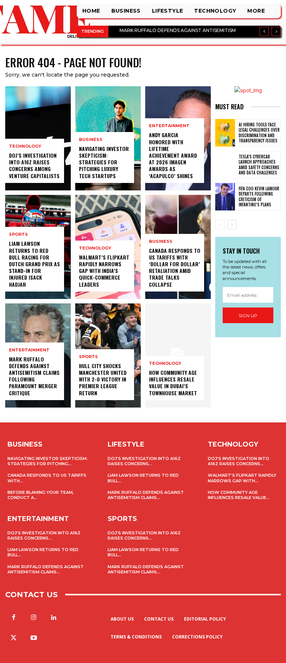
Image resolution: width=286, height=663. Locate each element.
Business (90, 140)
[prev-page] (220, 224)
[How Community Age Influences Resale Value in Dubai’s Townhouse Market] (178, 355)
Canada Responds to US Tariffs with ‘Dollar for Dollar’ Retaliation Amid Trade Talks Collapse (174, 267)
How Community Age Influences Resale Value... (239, 495)
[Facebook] (13, 617)
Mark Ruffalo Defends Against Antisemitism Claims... (45, 569)
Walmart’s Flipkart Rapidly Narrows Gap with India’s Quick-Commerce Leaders (104, 270)
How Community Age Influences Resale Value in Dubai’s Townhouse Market (173, 382)
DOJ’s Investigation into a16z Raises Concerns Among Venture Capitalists (34, 165)
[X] (13, 638)
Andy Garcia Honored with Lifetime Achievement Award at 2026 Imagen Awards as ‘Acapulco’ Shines (173, 155)
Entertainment (29, 350)
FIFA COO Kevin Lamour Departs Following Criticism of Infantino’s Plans (259, 196)
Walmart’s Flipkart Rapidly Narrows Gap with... (242, 478)
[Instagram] (33, 617)
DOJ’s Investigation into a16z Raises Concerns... (43, 535)
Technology (25, 146)
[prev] (264, 31)
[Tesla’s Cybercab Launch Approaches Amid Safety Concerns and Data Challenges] (225, 164)
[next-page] (231, 224)
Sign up (248, 315)
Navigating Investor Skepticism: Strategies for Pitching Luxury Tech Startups (104, 162)
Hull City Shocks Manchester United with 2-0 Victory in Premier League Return (103, 379)
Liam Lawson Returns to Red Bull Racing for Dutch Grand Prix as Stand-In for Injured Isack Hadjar (34, 263)
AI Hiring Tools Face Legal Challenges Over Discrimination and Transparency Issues (259, 133)
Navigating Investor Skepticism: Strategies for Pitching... (47, 461)
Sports (18, 234)
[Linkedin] (53, 617)
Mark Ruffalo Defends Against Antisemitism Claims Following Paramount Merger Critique (34, 376)
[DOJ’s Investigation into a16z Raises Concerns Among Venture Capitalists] (38, 138)
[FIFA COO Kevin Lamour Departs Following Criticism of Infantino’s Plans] (225, 196)
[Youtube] (33, 638)
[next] (276, 31)
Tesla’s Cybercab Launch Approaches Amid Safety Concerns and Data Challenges (259, 165)
